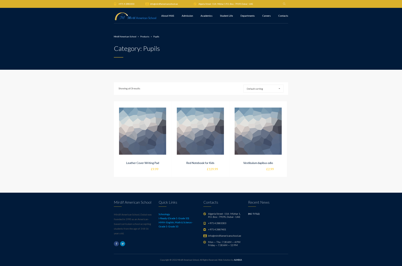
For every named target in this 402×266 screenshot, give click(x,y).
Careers (266, 15)
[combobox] (263, 88)
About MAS (167, 15)
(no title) (254, 213)
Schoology (164, 214)
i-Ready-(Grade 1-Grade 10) (174, 218)
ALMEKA (238, 260)
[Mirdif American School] (136, 16)
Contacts (283, 15)
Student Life (226, 15)
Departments (247, 15)
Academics (206, 15)
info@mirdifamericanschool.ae (164, 4)
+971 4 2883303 (126, 4)
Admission (187, 15)
